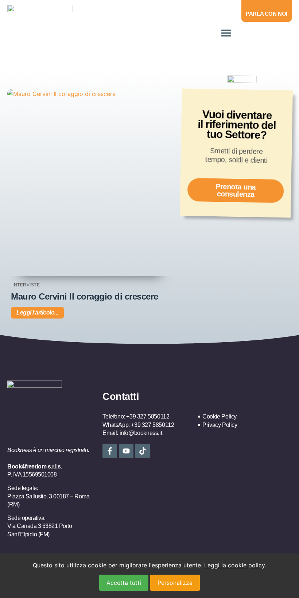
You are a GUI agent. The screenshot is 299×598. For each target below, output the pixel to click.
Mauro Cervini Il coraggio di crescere (84, 296)
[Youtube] (126, 451)
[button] (226, 32)
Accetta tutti (123, 582)
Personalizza (175, 582)
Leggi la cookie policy (234, 565)
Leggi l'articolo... (37, 312)
